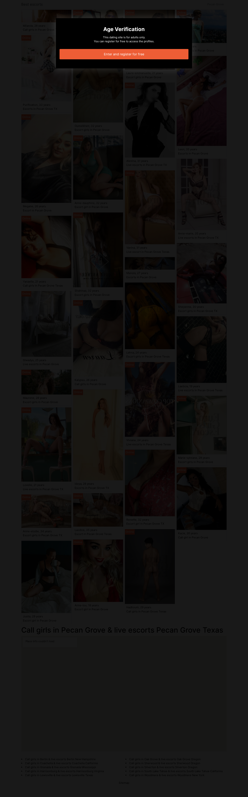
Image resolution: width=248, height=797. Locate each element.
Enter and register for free (124, 54)
